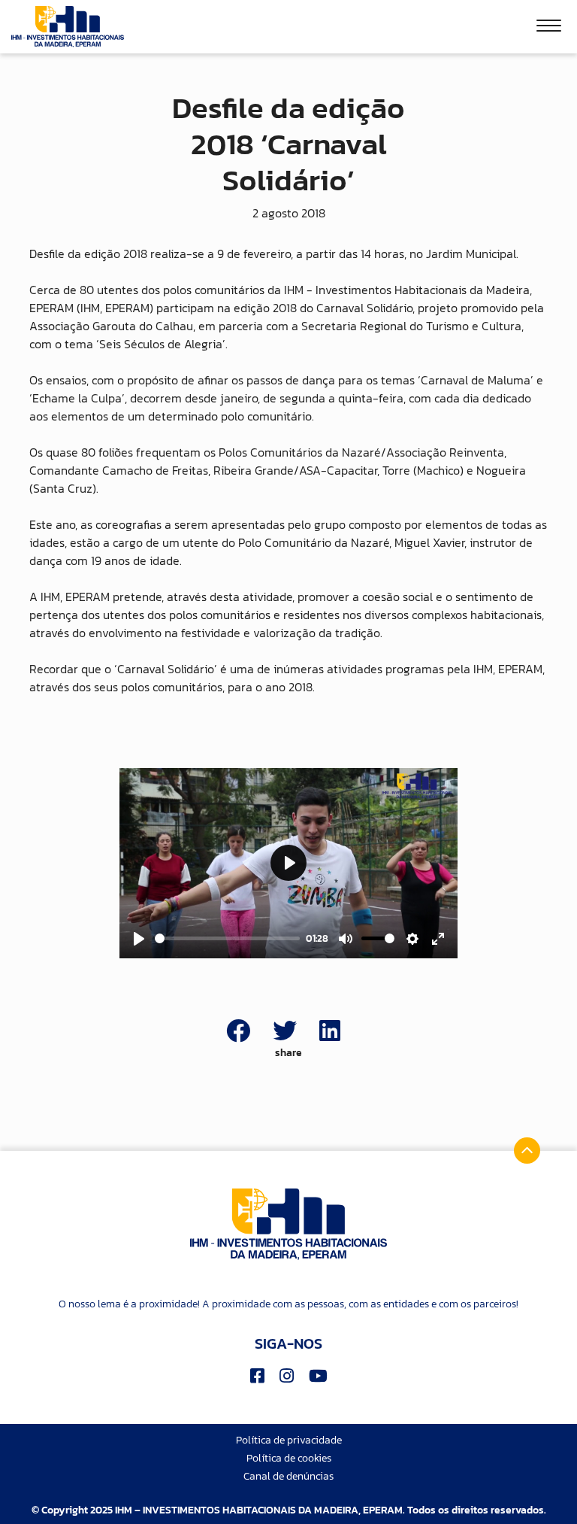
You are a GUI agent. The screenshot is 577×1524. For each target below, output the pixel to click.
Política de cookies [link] (288, 1458)
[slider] (227, 938)
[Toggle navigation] (549, 28)
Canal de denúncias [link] (288, 1476)
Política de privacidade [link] (289, 1440)
